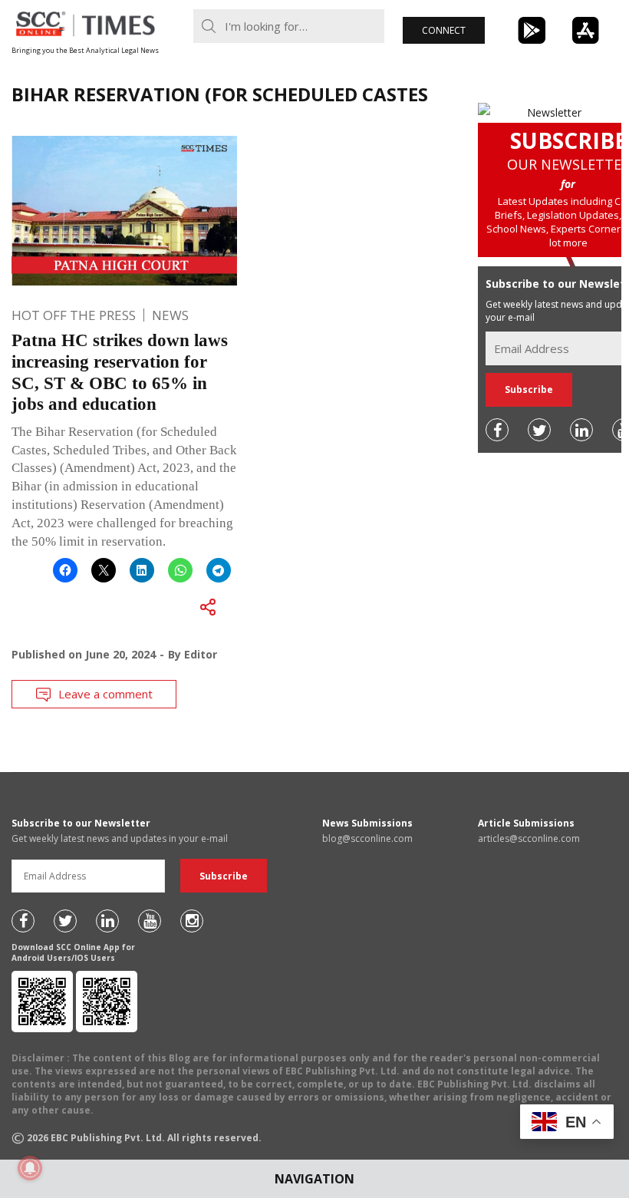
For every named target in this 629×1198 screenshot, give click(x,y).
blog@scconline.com (367, 838)
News (170, 315)
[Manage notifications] (30, 1168)
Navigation (314, 1178)
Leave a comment (105, 693)
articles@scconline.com (529, 838)
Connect (444, 30)
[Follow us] (497, 429)
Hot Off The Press (74, 315)
